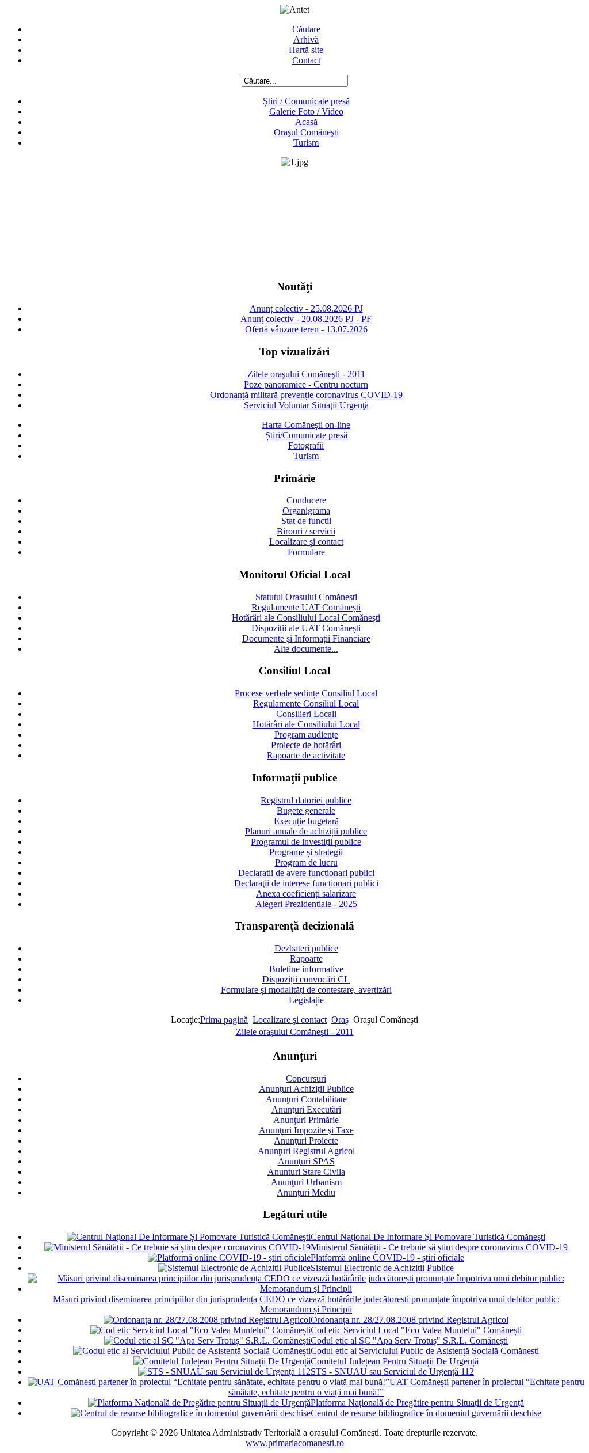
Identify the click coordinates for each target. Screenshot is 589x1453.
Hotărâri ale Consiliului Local (306, 724)
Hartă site (306, 50)
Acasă (306, 122)
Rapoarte (306, 958)
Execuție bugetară (306, 821)
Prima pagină (224, 1020)
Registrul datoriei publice (306, 800)
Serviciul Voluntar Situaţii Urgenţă (306, 405)
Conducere (306, 500)
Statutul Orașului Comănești (306, 597)
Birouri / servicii (306, 531)
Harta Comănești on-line (306, 425)
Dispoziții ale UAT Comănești (306, 628)
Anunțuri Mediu (306, 1192)
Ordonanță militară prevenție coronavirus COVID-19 (306, 395)
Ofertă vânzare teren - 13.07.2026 (306, 329)
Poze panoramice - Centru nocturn (306, 384)
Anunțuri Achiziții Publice (306, 1089)
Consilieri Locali (306, 714)
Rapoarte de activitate (306, 755)
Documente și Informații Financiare (306, 638)
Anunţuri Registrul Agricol (306, 1151)
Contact (306, 60)
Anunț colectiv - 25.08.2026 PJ (306, 308)
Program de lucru (306, 862)
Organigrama (306, 510)
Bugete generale (306, 810)
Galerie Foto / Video (306, 111)
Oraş (340, 1020)
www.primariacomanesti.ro (295, 1443)
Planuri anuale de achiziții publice (306, 831)
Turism (306, 142)
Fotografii (306, 445)
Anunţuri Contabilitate (306, 1099)
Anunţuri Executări (306, 1109)
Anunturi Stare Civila (306, 1172)
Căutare (306, 29)
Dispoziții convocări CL (306, 979)
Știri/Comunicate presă (306, 435)
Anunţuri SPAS (306, 1161)
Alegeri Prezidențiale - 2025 (306, 904)
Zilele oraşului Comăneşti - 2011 (306, 374)
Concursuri (306, 1078)
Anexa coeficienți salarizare (306, 893)
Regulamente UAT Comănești (306, 607)
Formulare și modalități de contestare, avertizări (306, 990)
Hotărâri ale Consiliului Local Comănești (306, 618)
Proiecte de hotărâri (306, 745)
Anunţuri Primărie (306, 1120)
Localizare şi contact (306, 542)
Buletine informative (306, 969)
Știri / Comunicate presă (306, 101)
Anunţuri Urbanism (306, 1182)
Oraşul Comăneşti (306, 132)
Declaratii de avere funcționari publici (306, 873)
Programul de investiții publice (306, 842)
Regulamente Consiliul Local (306, 703)
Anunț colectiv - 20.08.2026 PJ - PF (306, 319)
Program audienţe (306, 734)
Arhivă (306, 39)
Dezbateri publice (306, 948)
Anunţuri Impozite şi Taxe (306, 1130)
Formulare (306, 552)
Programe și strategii (306, 852)
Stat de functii (306, 521)
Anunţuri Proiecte (306, 1140)
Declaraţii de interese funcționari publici (306, 883)
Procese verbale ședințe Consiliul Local (306, 693)
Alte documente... (306, 649)
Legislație (306, 1000)
